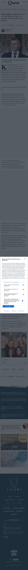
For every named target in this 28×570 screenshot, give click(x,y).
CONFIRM (8, 306)
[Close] (25, 259)
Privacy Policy (21, 310)
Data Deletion (6, 310)
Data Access (14, 310)
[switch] (23, 285)
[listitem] (14, 282)
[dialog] (14, 285)
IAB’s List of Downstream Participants (15, 278)
